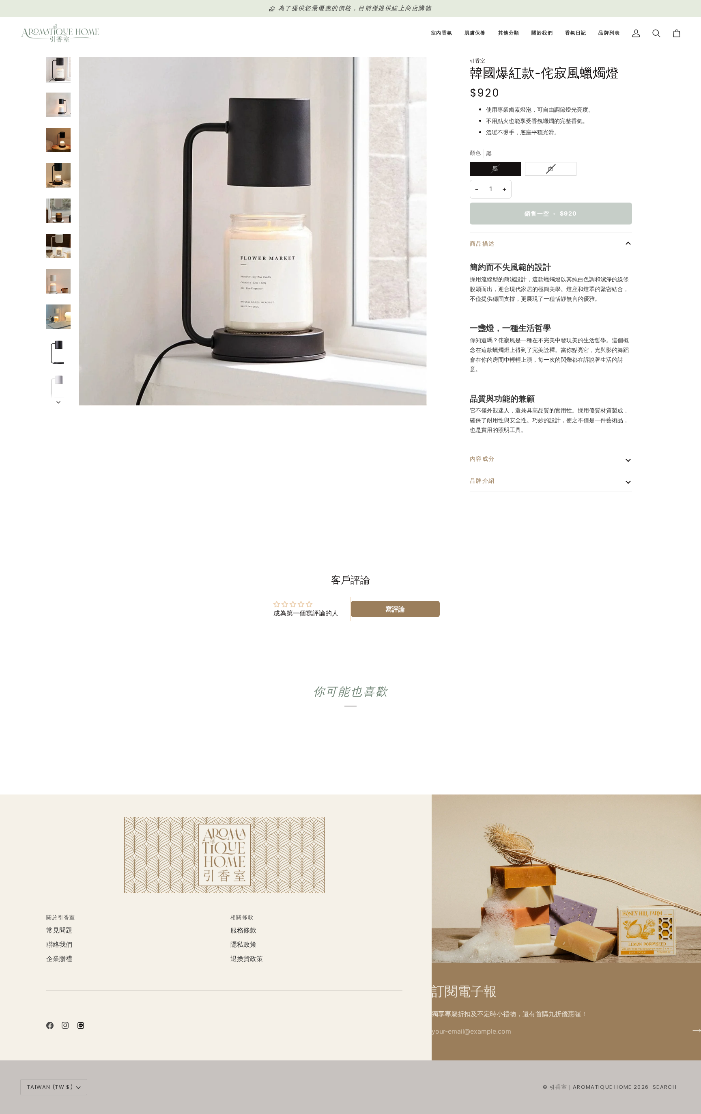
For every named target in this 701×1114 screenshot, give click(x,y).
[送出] (694, 1030)
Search (665, 1087)
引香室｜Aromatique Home (591, 1087)
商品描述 (482, 244)
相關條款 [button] (242, 917)
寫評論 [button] (395, 609)
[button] (441, 33)
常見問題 (59, 930)
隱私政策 (243, 944)
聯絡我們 (59, 944)
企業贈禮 (59, 959)
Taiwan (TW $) (50, 1087)
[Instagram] (65, 1025)
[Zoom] (253, 231)
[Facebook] (50, 1025)
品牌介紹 (482, 481)
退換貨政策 (246, 959)
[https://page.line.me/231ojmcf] (80, 1025)
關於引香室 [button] (60, 917)
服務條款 (243, 930)
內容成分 (482, 459)
